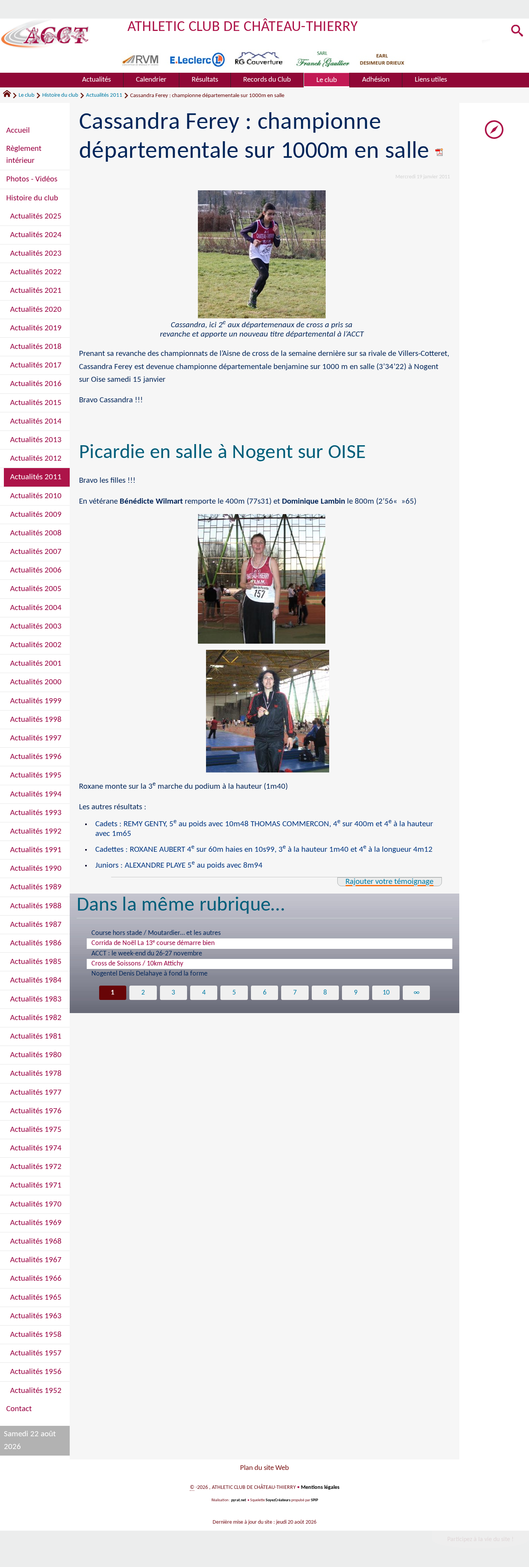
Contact (19, 1409)
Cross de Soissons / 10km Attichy (137, 963)
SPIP (314, 1500)
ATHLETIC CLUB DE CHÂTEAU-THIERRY (242, 27)
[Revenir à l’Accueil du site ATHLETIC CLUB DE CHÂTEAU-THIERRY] (45, 34)
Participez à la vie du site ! (480, 1539)
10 (386, 992)
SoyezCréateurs (278, 1500)
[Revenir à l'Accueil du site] (10, 95)
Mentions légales (320, 1487)
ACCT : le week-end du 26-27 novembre (146, 953)
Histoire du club (60, 95)
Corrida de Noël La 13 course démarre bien (153, 943)
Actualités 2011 (104, 95)
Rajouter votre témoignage (389, 882)
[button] (517, 31)
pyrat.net (238, 1500)
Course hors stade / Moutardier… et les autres (156, 933)
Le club (26, 95)
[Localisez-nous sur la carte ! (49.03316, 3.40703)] (494, 129)
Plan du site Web (264, 1468)
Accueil (18, 130)
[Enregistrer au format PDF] (439, 152)
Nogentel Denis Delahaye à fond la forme (149, 974)
